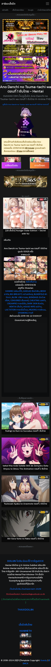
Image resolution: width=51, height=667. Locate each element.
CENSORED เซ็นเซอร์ (19, 300)
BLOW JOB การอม (20, 297)
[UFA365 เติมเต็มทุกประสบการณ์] (25, 181)
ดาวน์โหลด (39, 165)
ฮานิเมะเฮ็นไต (8, 4)
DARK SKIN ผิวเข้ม (35, 303)
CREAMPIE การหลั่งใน (16, 303)
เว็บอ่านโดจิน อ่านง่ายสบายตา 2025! (25, 588)
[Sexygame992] (25, 50)
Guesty (43, 660)
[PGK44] (25, 25)
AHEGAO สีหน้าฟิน (31, 291)
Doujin (30, 10)
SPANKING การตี (25, 312)
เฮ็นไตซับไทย (25, 625)
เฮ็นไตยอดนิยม (18, 10)
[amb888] (25, 75)
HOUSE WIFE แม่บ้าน (32, 306)
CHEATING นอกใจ (38, 300)
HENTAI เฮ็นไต (15, 306)
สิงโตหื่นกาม (31, 281)
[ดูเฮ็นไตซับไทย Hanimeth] (25, 646)
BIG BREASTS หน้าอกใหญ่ (21, 294)
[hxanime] (25, 654)
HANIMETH (25, 631)
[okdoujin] (25, 635)
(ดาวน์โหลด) (28, 151)
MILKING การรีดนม (37, 309)
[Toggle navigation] (47, 4)
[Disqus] (25, 357)
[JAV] (25, 38)
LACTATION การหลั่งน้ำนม (16, 309)
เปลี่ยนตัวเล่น (11, 165)
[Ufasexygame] (25, 63)
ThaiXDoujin (25, 610)
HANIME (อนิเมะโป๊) (13, 291)
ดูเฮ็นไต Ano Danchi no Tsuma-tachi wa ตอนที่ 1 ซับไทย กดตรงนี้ (25, 104)
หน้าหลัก (5, 10)
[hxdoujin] (25, 642)
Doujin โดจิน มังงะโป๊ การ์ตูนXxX (25, 561)
